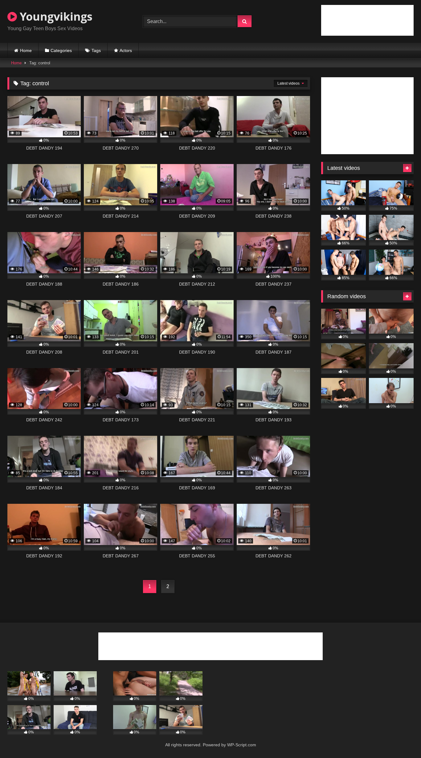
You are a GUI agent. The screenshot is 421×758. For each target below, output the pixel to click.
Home (26, 50)
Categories (61, 50)
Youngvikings (54, 16)
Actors (126, 50)
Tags (96, 50)
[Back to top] (402, 740)
